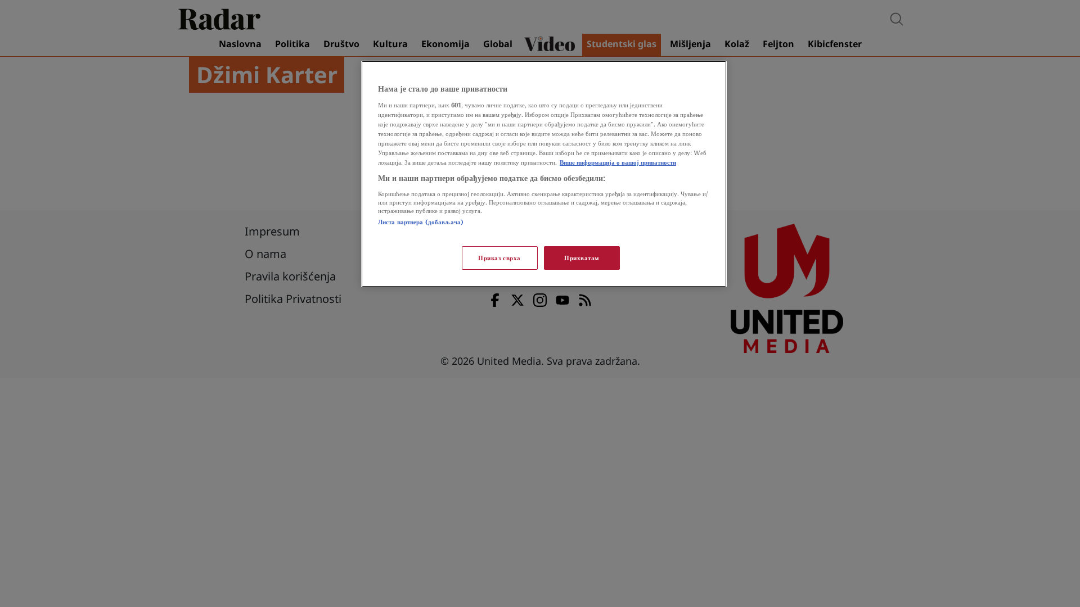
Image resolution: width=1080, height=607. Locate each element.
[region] (544, 174)
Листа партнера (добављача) (421, 222)
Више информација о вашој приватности (618, 162)
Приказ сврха (499, 257)
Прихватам (582, 257)
